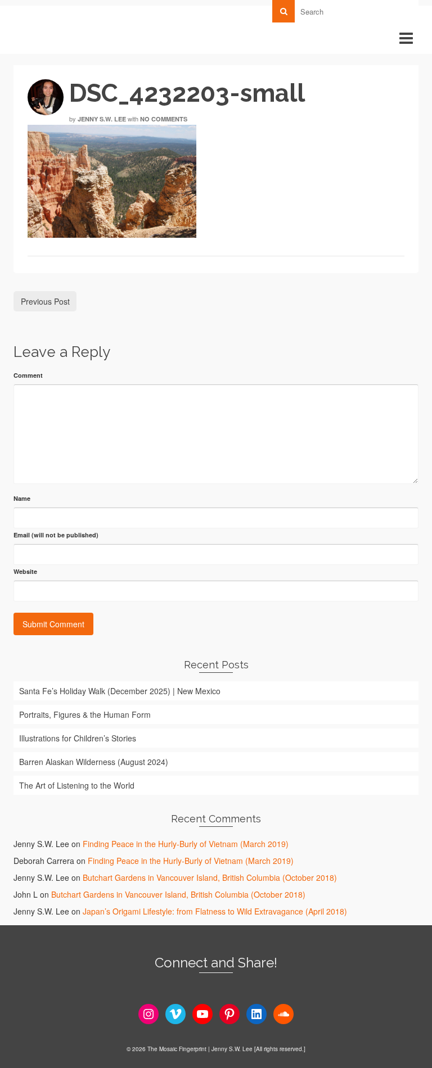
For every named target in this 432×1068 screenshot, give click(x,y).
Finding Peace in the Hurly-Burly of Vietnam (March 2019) (186, 843)
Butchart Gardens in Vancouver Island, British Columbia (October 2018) (210, 877)
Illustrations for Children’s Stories (77, 738)
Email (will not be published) (56, 535)
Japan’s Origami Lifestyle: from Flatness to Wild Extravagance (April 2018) (215, 911)
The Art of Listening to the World (76, 785)
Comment (28, 375)
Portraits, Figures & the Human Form (85, 714)
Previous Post (45, 301)
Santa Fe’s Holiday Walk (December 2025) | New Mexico (119, 690)
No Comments (163, 119)
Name (22, 498)
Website (25, 571)
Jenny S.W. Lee (102, 119)
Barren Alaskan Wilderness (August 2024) (93, 761)
